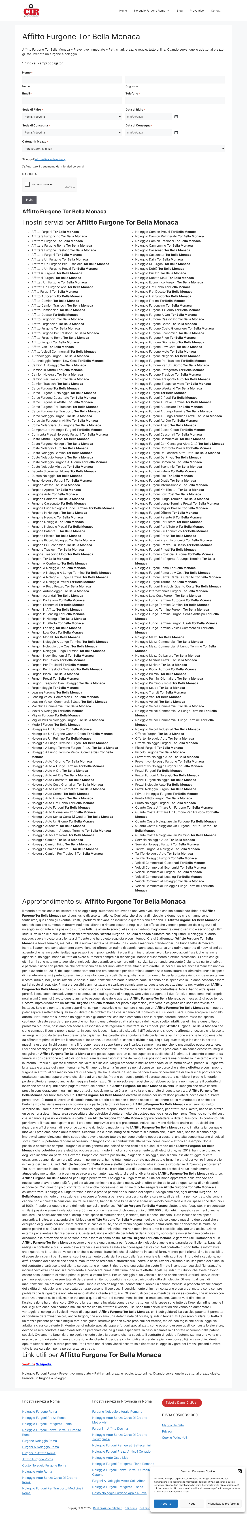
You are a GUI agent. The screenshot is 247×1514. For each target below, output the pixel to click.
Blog (180, 10)
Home (123, 10)
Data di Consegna (138, 125)
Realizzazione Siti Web (107, 1508)
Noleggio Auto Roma (37, 1471)
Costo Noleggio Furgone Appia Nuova (119, 1493)
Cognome (131, 86)
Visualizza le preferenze (224, 1503)
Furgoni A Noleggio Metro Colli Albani (119, 1481)
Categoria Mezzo (35, 141)
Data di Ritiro (135, 109)
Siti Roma (131, 1508)
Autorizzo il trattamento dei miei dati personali (54, 166)
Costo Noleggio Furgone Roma (44, 1465)
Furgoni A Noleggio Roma (40, 1447)
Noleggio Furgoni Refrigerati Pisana (117, 1487)
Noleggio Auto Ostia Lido (110, 1457)
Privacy (167, 1431)
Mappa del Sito (173, 1425)
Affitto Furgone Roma (37, 1459)
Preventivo (197, 10)
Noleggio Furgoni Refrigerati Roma (47, 1424)
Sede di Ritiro (32, 109)
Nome (26, 86)
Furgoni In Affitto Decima (110, 1428)
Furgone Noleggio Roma (39, 1441)
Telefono (132, 93)
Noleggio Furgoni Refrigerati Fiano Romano (123, 1464)
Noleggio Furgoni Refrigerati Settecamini (121, 1445)
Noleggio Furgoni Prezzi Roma (44, 1418)
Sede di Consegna (36, 125)
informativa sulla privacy (50, 159)
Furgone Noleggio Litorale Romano (117, 1411)
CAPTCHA (29, 174)
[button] (240, 1471)
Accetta (166, 1503)
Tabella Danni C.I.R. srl (182, 1402)
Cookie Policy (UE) (175, 1437)
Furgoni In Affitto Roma (39, 1453)
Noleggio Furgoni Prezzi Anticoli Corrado (121, 1451)
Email (27, 93)
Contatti (216, 10)
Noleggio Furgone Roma (149, 10)
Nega (192, 1503)
